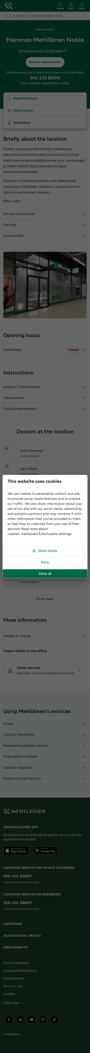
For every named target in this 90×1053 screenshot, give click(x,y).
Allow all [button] (45, 573)
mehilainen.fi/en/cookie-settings (46, 534)
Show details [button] (47, 551)
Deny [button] (45, 562)
